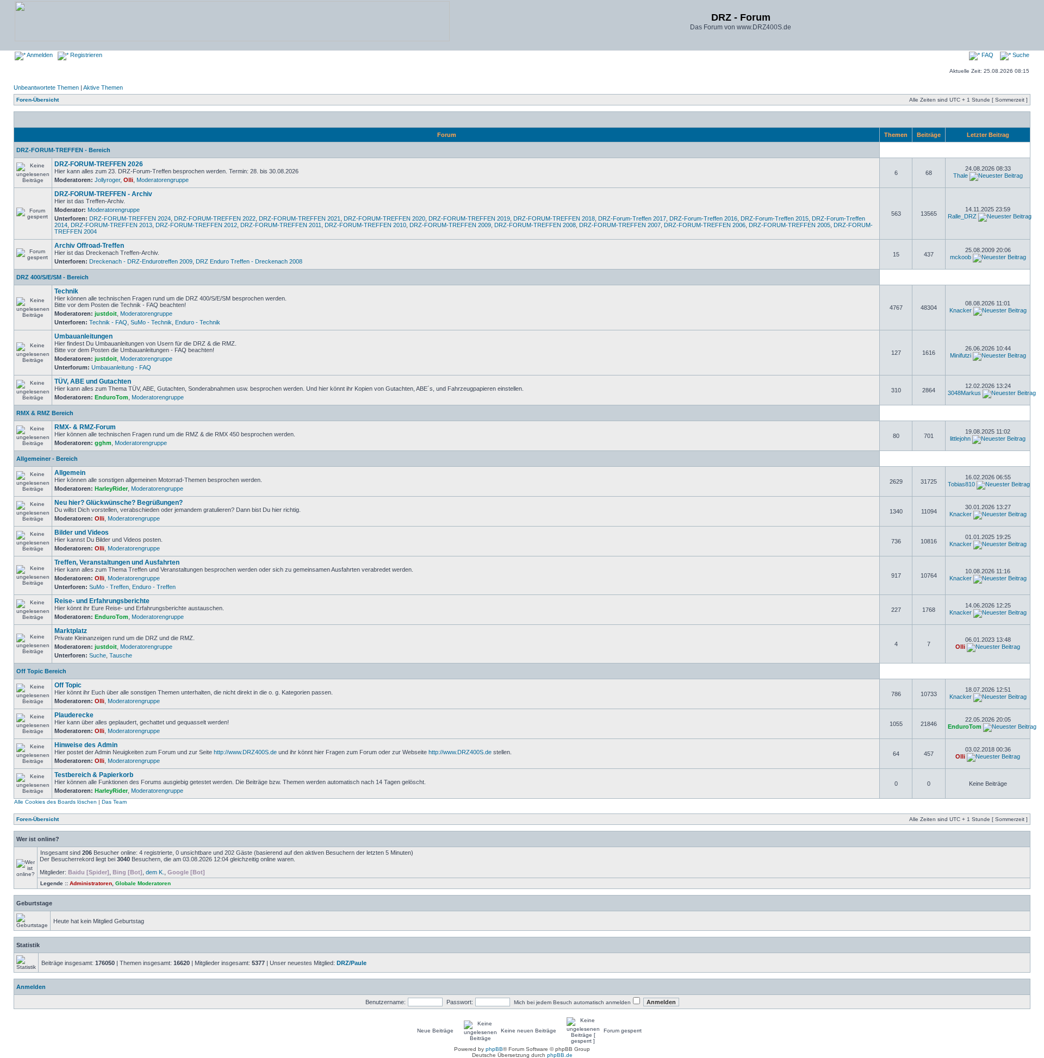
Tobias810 (961, 484)
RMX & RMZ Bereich (44, 413)
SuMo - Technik (151, 322)
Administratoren (91, 883)
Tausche (120, 655)
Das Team (114, 802)
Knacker (960, 310)
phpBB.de (560, 1055)
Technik (66, 291)
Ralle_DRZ (962, 216)
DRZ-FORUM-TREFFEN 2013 (111, 225)
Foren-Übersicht (37, 100)
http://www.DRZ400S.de (245, 752)
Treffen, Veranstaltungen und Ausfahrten (116, 562)
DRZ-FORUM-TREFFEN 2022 (215, 218)
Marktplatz (70, 631)
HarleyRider (111, 488)
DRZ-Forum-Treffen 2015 (775, 218)
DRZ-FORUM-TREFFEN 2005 (789, 225)
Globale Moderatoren (143, 883)
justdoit (106, 313)
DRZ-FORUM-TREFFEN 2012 (196, 225)
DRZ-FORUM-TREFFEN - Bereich (63, 150)
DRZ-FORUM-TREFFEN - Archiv (103, 194)
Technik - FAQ (108, 322)
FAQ (986, 55)
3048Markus (964, 393)
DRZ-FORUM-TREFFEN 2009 (450, 225)
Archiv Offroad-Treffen (89, 245)
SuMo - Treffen (109, 587)
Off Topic (68, 685)
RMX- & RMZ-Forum (85, 427)
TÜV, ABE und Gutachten (92, 381)
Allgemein (69, 473)
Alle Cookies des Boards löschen (55, 802)
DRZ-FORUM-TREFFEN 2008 (535, 225)
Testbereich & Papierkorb (93, 775)
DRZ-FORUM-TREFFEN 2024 (130, 218)
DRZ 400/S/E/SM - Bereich (52, 277)
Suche (1020, 55)
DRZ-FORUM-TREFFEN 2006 (704, 225)
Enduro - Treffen (154, 587)
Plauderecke (74, 715)
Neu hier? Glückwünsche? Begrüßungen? (118, 502)
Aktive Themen (103, 87)
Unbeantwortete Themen (46, 87)
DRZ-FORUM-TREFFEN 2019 (469, 218)
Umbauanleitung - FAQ (121, 367)
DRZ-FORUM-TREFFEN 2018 (554, 218)
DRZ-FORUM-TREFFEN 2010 (365, 225)
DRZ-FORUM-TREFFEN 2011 (280, 225)
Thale (960, 175)
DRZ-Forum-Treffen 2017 (632, 218)
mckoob (960, 257)
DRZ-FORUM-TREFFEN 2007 (620, 225)
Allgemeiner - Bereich (47, 458)
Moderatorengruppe (162, 180)
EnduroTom (111, 397)
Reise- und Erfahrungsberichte (102, 601)
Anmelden (39, 55)
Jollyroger (107, 180)
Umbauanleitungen (83, 336)
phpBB (494, 1049)
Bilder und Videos (81, 532)
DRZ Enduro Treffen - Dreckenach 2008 (249, 261)
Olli (128, 180)
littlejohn (960, 438)
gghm (103, 443)
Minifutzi (960, 355)
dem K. (155, 872)
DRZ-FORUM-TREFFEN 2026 (98, 164)
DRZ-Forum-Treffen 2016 (703, 218)
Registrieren (85, 55)
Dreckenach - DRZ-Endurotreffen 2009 (140, 261)
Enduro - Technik (197, 322)
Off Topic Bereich (41, 671)
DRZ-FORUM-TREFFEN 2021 (299, 218)
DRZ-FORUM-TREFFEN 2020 (384, 218)
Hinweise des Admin (85, 745)
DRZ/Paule (351, 963)
